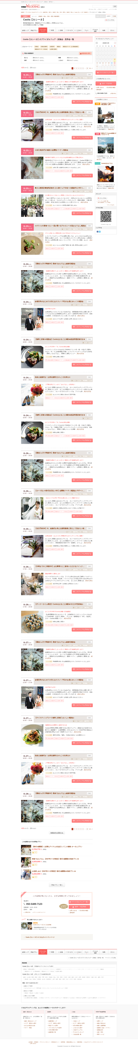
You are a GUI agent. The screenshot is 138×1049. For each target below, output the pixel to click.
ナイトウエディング (57, 997)
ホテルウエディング (30, 988)
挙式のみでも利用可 (81, 997)
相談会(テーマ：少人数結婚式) (70, 46)
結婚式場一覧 (52, 1032)
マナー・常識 (28, 1027)
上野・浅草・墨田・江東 (58, 979)
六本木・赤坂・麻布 (69, 977)
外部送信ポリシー (55, 1042)
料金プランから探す (103, 9)
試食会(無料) (44, 46)
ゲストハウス (46, 988)
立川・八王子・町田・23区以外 (74, 979)
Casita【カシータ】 (34, 19)
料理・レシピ (100, 1034)
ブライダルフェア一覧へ (80, 902)
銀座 (24, 977)
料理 (52, 30)
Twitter (100, 231)
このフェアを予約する (83, 102)
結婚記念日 (100, 1030)
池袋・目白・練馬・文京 (97, 977)
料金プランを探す (53, 1025)
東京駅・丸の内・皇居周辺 (44, 979)
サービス (70, 30)
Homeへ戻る (93, 9)
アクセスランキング (78, 1032)
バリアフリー (102, 997)
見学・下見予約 (80, 907)
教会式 (31, 993)
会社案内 (31, 1042)
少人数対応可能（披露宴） (31, 997)
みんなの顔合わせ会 (29, 1025)
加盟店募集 (79, 1042)
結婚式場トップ (52, 1021)
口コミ (112, 30)
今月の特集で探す (53, 1030)
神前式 (26, 993)
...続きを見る (87, 126)
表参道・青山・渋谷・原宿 (46, 16)
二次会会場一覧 (77, 1034)
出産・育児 (100, 1032)
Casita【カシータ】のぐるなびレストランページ (40, 937)
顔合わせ (103, 1023)
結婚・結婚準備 (101, 1025)
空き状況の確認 (84, 910)
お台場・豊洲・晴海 (32, 977)
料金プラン (34, 30)
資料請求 (72, 912)
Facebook (97, 231)
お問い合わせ (73, 910)
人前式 (36, 993)
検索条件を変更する (57, 833)
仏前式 (42, 993)
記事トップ (100, 1021)
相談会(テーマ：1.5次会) (41, 49)
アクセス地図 (95, 30)
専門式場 (39, 988)
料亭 (66, 988)
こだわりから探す (77, 1027)
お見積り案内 (53, 49)
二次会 (114, 16)
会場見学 (52, 46)
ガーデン (47, 997)
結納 (98, 1023)
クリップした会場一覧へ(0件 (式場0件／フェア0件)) (104, 201)
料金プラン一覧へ (57, 885)
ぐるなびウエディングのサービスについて (93, 1042)
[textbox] (102, 6)
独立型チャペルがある (69, 997)
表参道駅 (56, 16)
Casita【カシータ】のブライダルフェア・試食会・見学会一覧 (93, 957)
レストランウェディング (57, 988)
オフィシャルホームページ (39, 912)
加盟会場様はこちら (71, 1042)
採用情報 (63, 1042)
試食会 (36, 46)
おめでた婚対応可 (92, 997)
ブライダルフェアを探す (55, 1027)
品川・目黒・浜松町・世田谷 (82, 977)
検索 (115, 6)
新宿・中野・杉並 (43, 977)
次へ (90, 68)
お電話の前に (28, 912)
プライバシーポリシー (45, 1042)
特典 (104, 30)
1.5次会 (42, 997)
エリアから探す (113, 9)
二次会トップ (76, 1021)
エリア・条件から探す (30, 1023)
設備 (61, 30)
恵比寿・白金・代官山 (30, 979)
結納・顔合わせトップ (30, 1021)
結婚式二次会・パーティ (103, 1027)
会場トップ (25, 30)
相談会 (58, 46)
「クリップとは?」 (110, 204)
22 (87, 68)
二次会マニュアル (77, 1030)
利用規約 (36, 1042)
